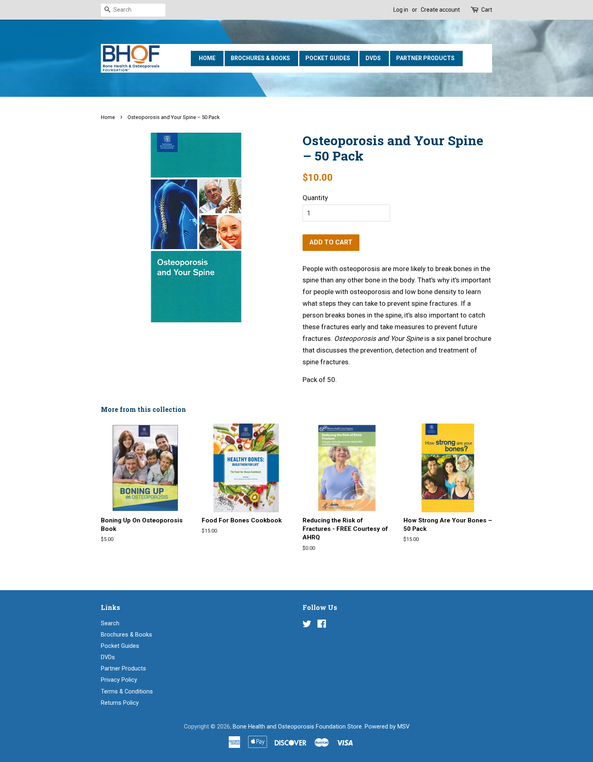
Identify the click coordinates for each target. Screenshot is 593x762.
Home (207, 58)
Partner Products (425, 58)
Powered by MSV (387, 726)
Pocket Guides (327, 58)
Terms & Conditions (127, 691)
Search (110, 623)
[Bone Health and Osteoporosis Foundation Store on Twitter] (307, 625)
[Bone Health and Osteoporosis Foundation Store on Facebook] (321, 625)
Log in (400, 9)
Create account (440, 9)
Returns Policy (120, 702)
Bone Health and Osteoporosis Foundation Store (297, 726)
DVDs (373, 58)
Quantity (315, 198)
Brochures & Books (260, 58)
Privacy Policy (119, 679)
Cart (486, 9)
